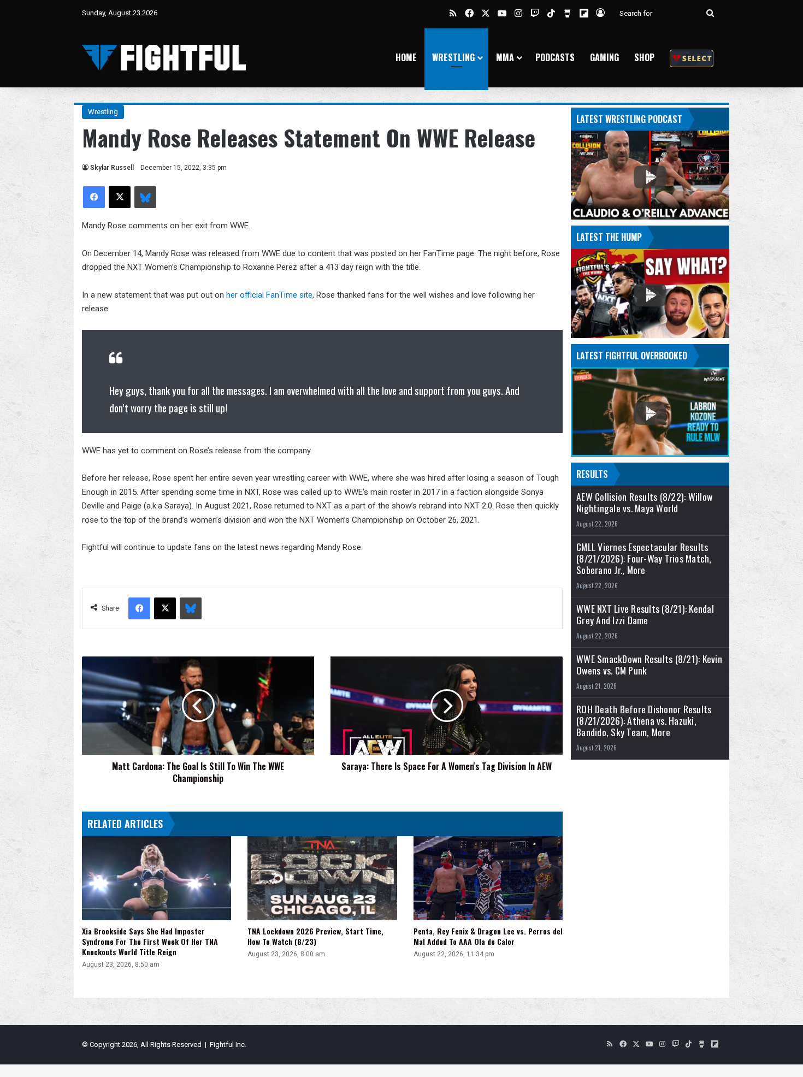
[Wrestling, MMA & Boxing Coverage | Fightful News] (164, 57)
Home (406, 57)
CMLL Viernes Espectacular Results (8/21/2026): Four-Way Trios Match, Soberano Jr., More (644, 558)
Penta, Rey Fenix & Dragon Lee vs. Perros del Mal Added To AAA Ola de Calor (488, 936)
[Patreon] (691, 57)
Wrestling (453, 57)
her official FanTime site (269, 295)
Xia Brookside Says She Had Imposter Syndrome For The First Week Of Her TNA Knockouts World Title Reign (150, 941)
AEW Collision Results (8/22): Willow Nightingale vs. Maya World (644, 502)
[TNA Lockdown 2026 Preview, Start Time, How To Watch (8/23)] (322, 878)
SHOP (644, 57)
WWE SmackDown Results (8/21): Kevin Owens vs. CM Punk (649, 664)
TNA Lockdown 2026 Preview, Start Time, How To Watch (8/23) (315, 936)
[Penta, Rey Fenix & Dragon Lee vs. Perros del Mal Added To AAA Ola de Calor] (488, 878)
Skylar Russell (112, 167)
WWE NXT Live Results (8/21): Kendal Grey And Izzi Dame (645, 614)
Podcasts (555, 57)
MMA (505, 57)
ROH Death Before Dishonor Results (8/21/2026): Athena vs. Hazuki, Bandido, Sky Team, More (643, 720)
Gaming (604, 57)
